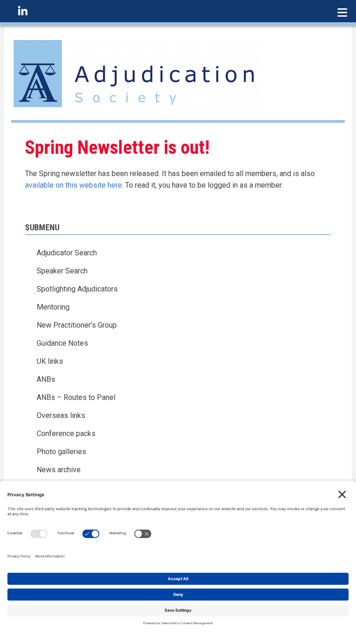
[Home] (137, 73)
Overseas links (61, 415)
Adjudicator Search (67, 252)
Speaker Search (62, 270)
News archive (59, 469)
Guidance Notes (62, 343)
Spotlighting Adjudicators (77, 289)
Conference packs (66, 433)
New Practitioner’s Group (77, 325)
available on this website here (73, 185)
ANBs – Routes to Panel (76, 397)
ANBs (46, 379)
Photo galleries (61, 451)
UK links (50, 361)
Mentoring (53, 307)
